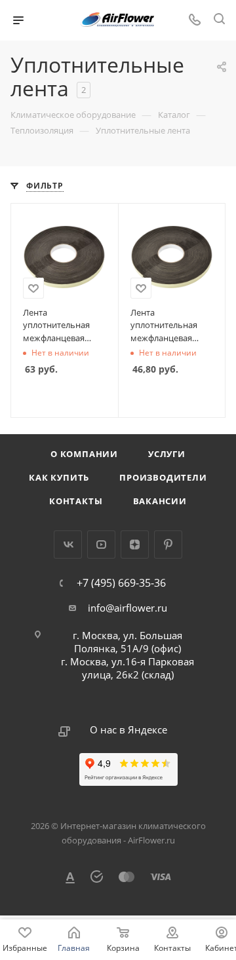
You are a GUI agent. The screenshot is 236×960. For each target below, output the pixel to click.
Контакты (75, 501)
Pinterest (168, 544)
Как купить (59, 477)
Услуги (167, 454)
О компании (84, 454)
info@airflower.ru (127, 607)
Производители (162, 477)
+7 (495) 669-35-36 (121, 583)
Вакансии (160, 501)
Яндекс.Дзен (135, 544)
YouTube (101, 544)
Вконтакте (68, 544)
